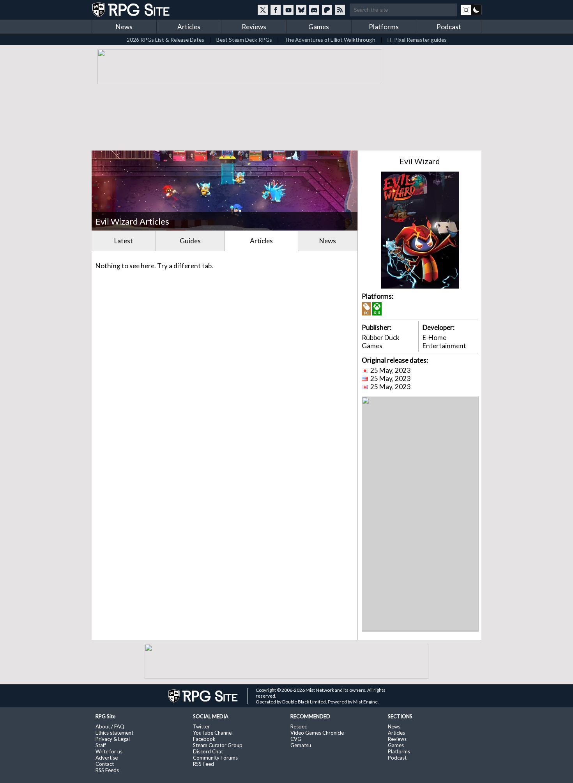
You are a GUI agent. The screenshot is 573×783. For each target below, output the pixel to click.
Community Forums (215, 758)
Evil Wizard (420, 161)
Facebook (204, 739)
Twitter (201, 726)
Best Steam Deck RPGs (244, 39)
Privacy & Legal (113, 739)
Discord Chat (208, 751)
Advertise (107, 758)
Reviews (254, 27)
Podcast (449, 27)
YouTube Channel (213, 733)
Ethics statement (114, 733)
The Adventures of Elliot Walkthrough (329, 39)
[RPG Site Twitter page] (263, 10)
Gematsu (300, 745)
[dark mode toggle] (471, 9)
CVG (295, 739)
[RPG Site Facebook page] (276, 10)
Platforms (384, 27)
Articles (188, 27)
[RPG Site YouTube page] (288, 10)
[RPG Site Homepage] (132, 10)
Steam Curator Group (217, 745)
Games (318, 27)
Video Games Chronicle (317, 733)
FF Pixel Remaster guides (417, 39)
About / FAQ (110, 726)
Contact (105, 764)
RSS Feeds (107, 770)
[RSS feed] (340, 10)
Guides (190, 241)
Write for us (109, 751)
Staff (101, 745)
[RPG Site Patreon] (327, 10)
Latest (123, 241)
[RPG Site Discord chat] (314, 10)
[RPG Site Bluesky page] (301, 10)
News (124, 27)
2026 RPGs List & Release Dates (165, 39)
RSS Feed (203, 764)
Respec (298, 726)
